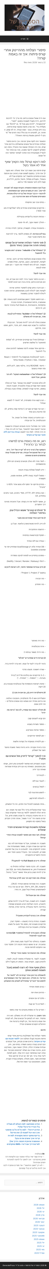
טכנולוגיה (38, 1154)
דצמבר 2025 (39, 1225)
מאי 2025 (40, 1249)
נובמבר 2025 (38, 1229)
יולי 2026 (40, 1208)
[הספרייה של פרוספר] (24, 17)
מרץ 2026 (40, 1215)
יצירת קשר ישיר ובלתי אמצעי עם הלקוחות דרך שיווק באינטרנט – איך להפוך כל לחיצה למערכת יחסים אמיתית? (25, 1160)
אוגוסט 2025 (39, 1239)
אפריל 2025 (39, 1253)
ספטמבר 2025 (38, 1236)
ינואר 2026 (39, 1222)
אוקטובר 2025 (38, 1232)
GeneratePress (9, 1265)
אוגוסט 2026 (39, 1205)
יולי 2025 (40, 1243)
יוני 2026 (40, 1212)
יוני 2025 (40, 1246)
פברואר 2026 (38, 1218)
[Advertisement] (24, 92)
